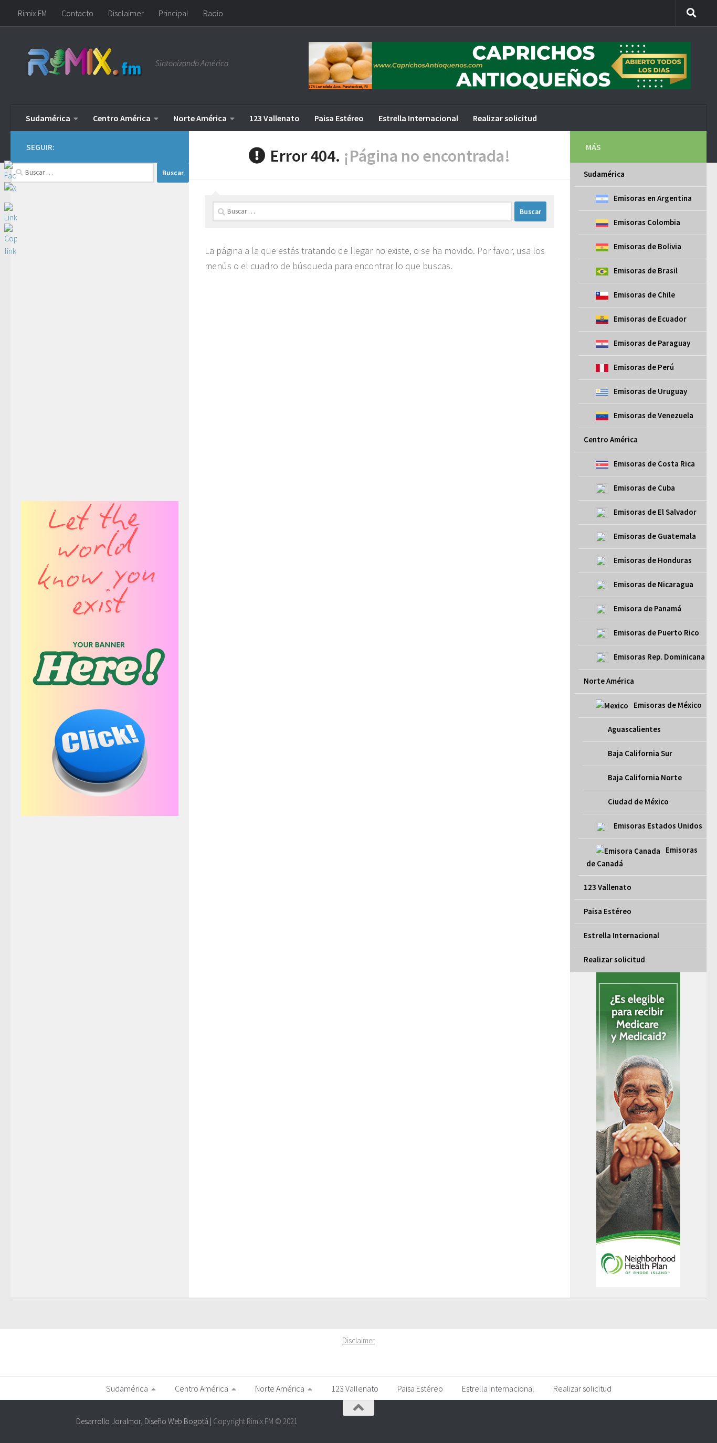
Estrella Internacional (418, 118)
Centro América (122, 118)
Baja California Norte (645, 777)
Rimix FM (32, 13)
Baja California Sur (640, 753)
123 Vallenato (274, 118)
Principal (173, 13)
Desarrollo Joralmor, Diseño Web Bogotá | (144, 1421)
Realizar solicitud (505, 118)
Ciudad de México (638, 802)
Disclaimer (126, 13)
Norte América (200, 118)
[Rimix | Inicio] (85, 63)
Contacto (77, 13)
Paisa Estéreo (339, 118)
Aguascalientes (634, 729)
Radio (213, 13)
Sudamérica (48, 118)
